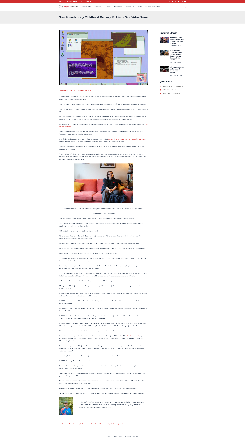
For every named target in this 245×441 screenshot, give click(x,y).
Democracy (98, 7)
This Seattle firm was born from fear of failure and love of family (177, 40)
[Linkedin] (182, 1)
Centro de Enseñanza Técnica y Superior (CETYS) (126, 139)
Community (86, 7)
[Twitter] (172, 1)
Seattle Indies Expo (134, 336)
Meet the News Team (75, 1)
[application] (64, 1)
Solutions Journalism (152, 7)
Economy (108, 7)
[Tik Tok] (179, 1)
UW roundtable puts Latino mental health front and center (177, 70)
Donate (88, 1)
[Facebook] (169, 1)
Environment (129, 7)
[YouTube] (185, 1)
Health (139, 7)
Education (118, 7)
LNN (61, 1)
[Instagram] (175, 1)
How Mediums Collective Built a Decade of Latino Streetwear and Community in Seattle (176, 55)
